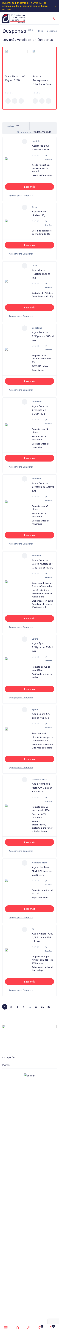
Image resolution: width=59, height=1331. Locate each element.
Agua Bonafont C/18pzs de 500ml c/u (43, 336)
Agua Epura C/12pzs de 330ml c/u (42, 647)
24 (42, 1006)
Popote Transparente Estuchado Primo (42, 80)
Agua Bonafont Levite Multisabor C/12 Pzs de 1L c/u (42, 563)
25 (49, 1006)
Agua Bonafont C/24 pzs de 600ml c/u (41, 409)
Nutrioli (35, 141)
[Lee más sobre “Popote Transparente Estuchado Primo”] (35, 101)
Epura (35, 638)
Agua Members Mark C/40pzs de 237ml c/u (42, 870)
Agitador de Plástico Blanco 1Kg (41, 273)
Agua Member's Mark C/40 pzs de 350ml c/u (42, 787)
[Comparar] (21, 195)
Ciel (34, 929)
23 (36, 1006)
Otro (34, 207)
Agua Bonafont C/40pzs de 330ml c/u (43, 486)
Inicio (40, 30)
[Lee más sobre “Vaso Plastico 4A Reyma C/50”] (8, 101)
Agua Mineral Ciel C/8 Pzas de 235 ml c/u (42, 937)
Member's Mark (39, 779)
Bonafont (37, 327)
